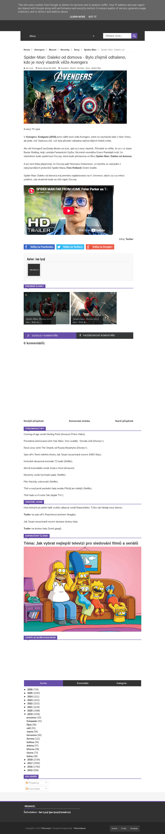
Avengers (65, 68)
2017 (30, 763)
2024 (30, 696)
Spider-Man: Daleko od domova (113, 156)
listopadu (32, 721)
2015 (30, 770)
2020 (30, 710)
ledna (30, 756)
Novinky (80, 68)
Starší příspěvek (124, 421)
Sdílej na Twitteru (73, 246)
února (30, 752)
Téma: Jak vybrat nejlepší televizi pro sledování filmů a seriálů (81, 543)
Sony (88, 68)
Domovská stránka (79, 421)
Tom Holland (74, 167)
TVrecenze (46, 828)
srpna (30, 731)
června (31, 738)
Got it (92, 16)
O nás (123, 828)
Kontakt (134, 828)
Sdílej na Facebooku (41, 246)
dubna (30, 745)
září (29, 728)
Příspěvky (33, 782)
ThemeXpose (80, 828)
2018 (30, 759)
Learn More (77, 16)
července (32, 735)
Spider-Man (96, 68)
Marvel (73, 68)
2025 (30, 693)
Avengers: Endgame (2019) (41, 136)
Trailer (27, 514)
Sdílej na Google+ (103, 246)
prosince (32, 717)
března (31, 749)
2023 (30, 700)
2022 (30, 703)
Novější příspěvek (34, 421)
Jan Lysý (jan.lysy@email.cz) (54, 812)
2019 (30, 714)
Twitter (129, 239)
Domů (114, 828)
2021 (30, 707)
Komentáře (34, 788)
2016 (30, 766)
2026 (30, 689)
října (29, 724)
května (31, 742)
